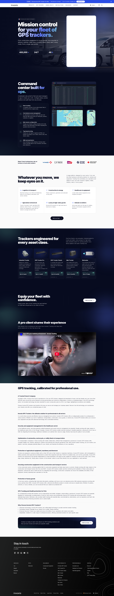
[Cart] (99, 5)
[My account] (102, 5)
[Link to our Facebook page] (15, 553)
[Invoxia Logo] (14, 5)
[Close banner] (111, 1)
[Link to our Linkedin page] (21, 553)
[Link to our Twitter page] (27, 553)
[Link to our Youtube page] (24, 553)
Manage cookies (87, 593)
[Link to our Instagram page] (18, 553)
